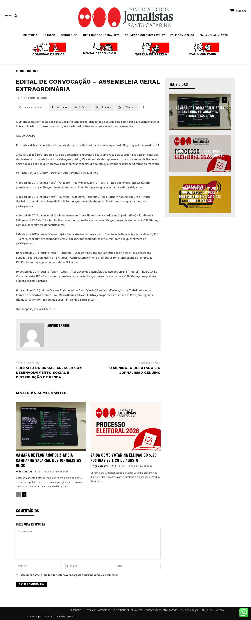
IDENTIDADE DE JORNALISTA (127, 610)
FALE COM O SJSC (190, 610)
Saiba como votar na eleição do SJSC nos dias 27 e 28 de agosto (123, 457)
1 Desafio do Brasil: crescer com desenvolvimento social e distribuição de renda (49, 372)
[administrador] (32, 335)
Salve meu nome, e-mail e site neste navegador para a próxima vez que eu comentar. (69, 575)
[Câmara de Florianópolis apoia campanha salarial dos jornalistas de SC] (51, 426)
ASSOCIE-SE (104, 610)
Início (20, 71)
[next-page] (24, 494)
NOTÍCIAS (32, 71)
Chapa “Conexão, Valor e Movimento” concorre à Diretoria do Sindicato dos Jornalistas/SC (200, 194)
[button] (11, 15)
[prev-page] (18, 494)
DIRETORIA (75, 610)
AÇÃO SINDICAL (24, 471)
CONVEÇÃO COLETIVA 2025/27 (162, 610)
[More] (143, 107)
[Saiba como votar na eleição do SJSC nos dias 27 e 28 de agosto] (125, 426)
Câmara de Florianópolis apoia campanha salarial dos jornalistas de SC (48, 460)
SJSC (37, 471)
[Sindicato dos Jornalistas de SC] (125, 17)
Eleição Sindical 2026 (103, 466)
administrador (58, 325)
